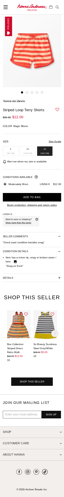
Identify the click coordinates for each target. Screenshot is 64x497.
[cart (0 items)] (51, 6)
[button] (57, 109)
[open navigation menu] (6, 7)
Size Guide (55, 141)
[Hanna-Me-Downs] (32, 7)
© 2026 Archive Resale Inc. (32, 489)
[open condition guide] (36, 177)
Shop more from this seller (18, 222)
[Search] (57, 7)
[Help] (36, 221)
